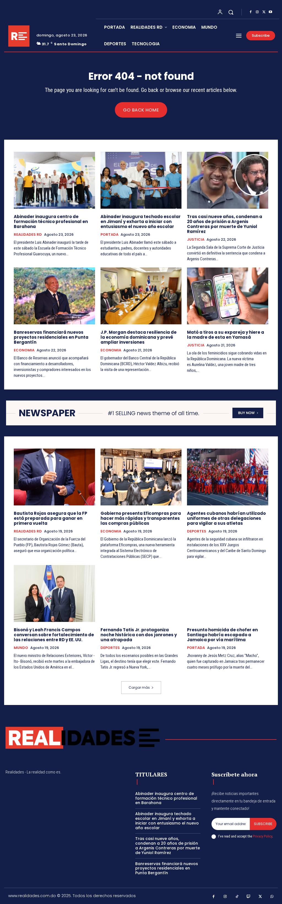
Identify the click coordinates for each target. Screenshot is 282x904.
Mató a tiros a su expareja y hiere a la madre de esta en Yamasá (225, 334)
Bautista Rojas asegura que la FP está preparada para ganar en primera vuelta (50, 518)
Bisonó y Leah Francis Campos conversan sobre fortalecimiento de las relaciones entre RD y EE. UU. (54, 635)
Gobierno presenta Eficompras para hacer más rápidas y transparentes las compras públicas (141, 518)
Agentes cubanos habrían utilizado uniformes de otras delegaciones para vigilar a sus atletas (226, 518)
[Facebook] (250, 12)
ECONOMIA (24, 350)
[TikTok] (237, 896)
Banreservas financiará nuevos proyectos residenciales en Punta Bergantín (51, 337)
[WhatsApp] (272, 896)
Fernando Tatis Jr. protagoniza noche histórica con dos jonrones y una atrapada (139, 635)
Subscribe (263, 823)
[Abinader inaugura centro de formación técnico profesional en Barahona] (54, 180)
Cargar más (139, 687)
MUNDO (21, 648)
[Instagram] (257, 12)
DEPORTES (196, 531)
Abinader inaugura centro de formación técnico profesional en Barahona (51, 221)
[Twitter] (264, 12)
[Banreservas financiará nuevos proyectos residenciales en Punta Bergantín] (54, 295)
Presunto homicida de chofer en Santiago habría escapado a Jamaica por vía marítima (222, 635)
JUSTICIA (195, 239)
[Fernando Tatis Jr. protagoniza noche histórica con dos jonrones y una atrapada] (141, 593)
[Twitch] (248, 896)
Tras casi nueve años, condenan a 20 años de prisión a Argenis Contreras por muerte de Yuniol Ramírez (224, 224)
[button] (230, 12)
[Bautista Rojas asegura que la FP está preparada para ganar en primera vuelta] (54, 477)
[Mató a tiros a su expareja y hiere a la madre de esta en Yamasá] (227, 295)
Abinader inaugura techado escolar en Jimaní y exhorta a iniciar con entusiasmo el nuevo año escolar (141, 221)
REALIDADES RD (28, 234)
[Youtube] (270, 12)
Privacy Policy (262, 836)
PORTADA (109, 234)
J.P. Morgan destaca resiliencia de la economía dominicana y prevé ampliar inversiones (139, 337)
